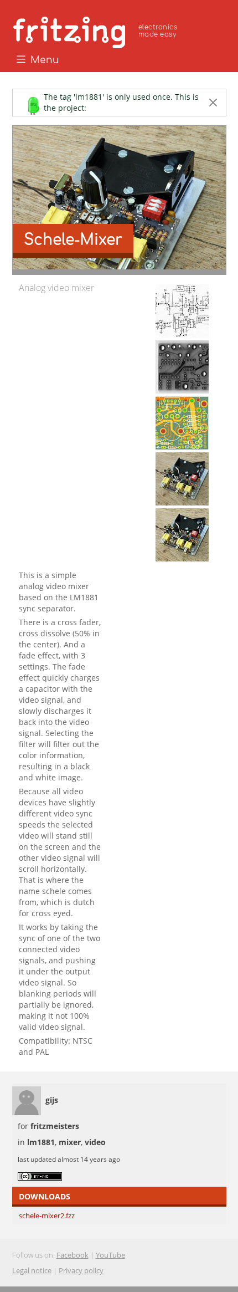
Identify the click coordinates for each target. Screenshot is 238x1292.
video (95, 1142)
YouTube (110, 1255)
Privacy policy (81, 1270)
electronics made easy (157, 31)
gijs (51, 1100)
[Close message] (213, 102)
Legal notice (31, 1270)
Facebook (72, 1255)
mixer (70, 1142)
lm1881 (41, 1142)
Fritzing (97, 30)
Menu (43, 60)
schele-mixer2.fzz (47, 1215)
